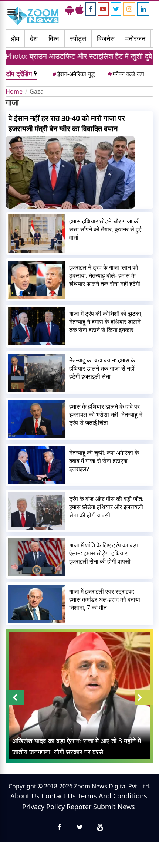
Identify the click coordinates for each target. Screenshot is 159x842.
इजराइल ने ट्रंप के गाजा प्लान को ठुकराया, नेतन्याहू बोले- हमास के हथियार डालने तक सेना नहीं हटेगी (104, 275)
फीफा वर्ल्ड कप (126, 74)
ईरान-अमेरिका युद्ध (74, 74)
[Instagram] (129, 9)
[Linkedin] (143, 9)
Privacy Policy (43, 806)
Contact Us (58, 795)
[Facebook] (90, 9)
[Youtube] (103, 9)
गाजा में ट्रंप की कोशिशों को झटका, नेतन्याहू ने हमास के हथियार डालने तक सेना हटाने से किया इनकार (106, 322)
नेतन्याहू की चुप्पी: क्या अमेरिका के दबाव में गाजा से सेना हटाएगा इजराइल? (104, 461)
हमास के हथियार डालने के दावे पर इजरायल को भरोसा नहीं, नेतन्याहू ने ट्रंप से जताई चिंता (105, 414)
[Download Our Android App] (69, 9)
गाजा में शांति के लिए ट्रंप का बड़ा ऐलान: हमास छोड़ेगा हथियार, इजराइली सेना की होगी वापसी (103, 553)
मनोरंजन (135, 38)
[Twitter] (116, 9)
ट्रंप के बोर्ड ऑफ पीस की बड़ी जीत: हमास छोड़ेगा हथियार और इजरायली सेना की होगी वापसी (106, 507)
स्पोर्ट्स (78, 38)
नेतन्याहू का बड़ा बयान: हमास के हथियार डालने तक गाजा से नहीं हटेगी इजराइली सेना (102, 368)
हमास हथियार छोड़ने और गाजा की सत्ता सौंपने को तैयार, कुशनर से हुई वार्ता (105, 229)
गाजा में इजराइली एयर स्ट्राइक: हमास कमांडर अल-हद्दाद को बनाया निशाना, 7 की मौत (104, 599)
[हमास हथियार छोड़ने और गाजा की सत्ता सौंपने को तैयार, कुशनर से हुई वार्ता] (36, 233)
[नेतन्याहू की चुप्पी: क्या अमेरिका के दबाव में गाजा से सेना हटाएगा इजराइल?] (36, 465)
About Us (25, 795)
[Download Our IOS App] (79, 9)
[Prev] (15, 697)
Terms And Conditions (112, 795)
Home (14, 91)
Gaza (37, 91)
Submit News (114, 806)
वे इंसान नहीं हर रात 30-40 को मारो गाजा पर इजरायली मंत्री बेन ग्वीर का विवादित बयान (67, 123)
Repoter (79, 806)
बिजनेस (106, 38)
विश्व (53, 38)
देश (34, 38)
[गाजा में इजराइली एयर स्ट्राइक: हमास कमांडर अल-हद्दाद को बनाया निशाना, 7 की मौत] (36, 604)
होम (15, 38)
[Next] (144, 697)
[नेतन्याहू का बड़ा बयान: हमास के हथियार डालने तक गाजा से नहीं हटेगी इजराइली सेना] (36, 373)
